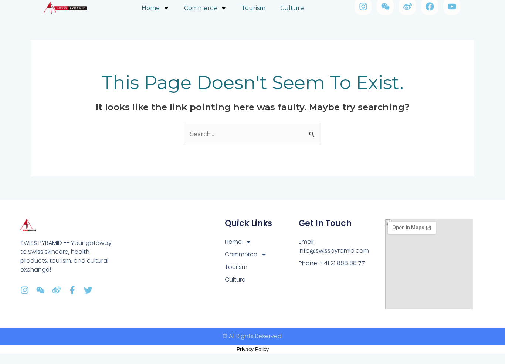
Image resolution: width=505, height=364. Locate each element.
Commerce (241, 254)
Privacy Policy (253, 349)
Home (233, 241)
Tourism (236, 267)
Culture (235, 279)
